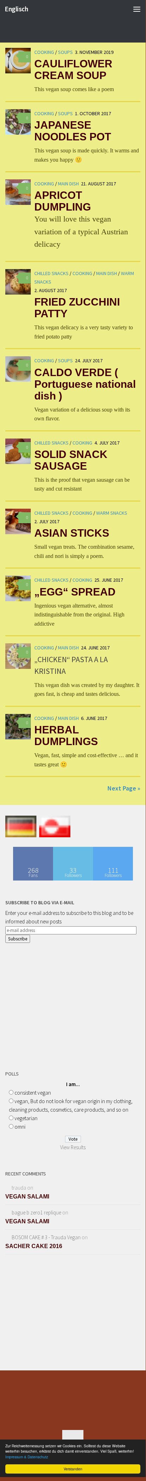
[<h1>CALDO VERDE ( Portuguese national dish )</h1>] (18, 369)
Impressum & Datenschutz (26, 1456)
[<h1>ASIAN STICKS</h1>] (18, 521)
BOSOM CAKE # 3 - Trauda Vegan (46, 1237)
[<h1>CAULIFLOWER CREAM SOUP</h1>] (18, 60)
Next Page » (123, 788)
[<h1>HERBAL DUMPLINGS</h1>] (18, 726)
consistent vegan (32, 1092)
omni (19, 1126)
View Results (73, 1147)
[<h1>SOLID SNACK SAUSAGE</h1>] (18, 451)
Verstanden (73, 1468)
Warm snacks (111, 513)
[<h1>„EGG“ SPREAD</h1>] (18, 588)
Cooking (44, 113)
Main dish (68, 183)
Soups (65, 113)
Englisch (16, 9)
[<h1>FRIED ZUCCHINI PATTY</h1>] (18, 282)
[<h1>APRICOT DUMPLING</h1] (18, 192)
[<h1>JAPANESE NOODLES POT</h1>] (18, 122)
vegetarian (25, 1118)
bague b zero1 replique (36, 1212)
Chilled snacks (51, 273)
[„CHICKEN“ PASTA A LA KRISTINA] (18, 656)
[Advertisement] (58, 1005)
